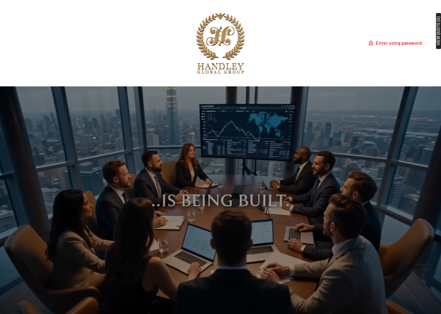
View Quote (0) (438, 30)
